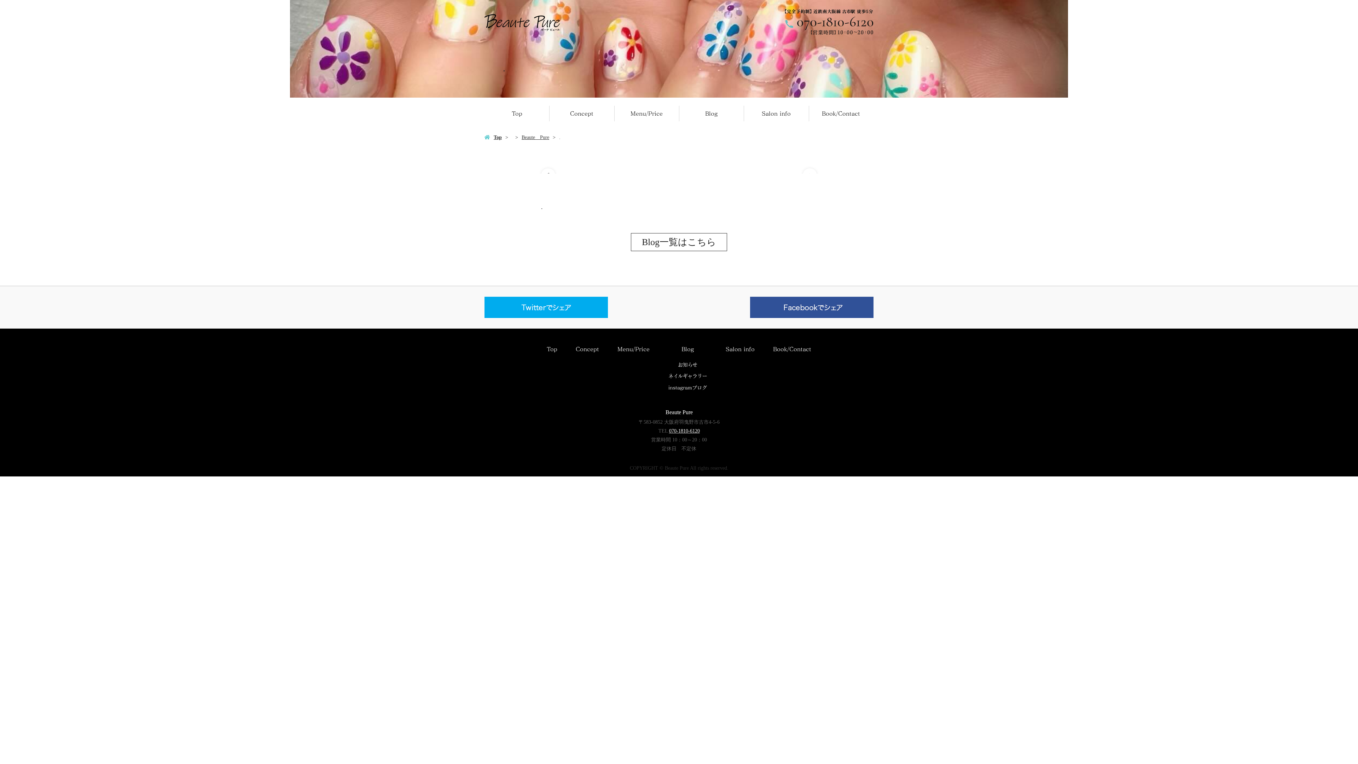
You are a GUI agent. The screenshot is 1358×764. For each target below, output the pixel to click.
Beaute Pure (535, 137)
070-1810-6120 (684, 431)
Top (517, 113)
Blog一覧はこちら (679, 242)
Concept (581, 113)
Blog (711, 113)
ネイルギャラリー (687, 376)
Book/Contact (841, 113)
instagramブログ (687, 387)
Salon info (776, 113)
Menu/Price (647, 113)
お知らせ (687, 364)
